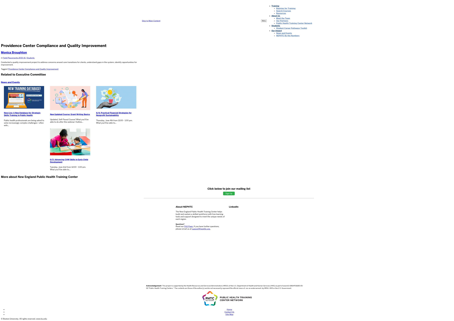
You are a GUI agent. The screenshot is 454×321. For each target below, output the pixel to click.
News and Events (284, 33)
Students (275, 26)
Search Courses (283, 11)
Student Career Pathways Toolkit (291, 28)
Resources (281, 13)
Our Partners (282, 21)
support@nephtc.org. (201, 229)
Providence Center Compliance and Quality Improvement (33, 69)
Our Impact (276, 31)
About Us (275, 16)
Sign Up (228, 193)
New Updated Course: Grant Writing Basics (70, 114)
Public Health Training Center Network (294, 23)
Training (275, 6)
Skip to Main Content (151, 21)
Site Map (229, 314)
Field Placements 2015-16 (14, 58)
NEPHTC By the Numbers (287, 35)
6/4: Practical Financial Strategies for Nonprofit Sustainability (114, 114)
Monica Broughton (14, 52)
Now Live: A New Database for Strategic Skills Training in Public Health (22, 114)
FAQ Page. (188, 226)
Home (229, 309)
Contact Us (229, 312)
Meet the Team (283, 18)
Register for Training (286, 8)
